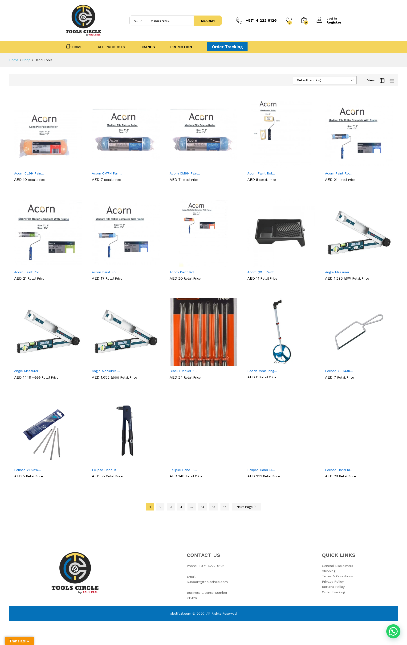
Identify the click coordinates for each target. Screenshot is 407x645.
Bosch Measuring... (262, 371)
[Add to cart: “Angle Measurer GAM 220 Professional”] (32, 363)
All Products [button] (111, 47)
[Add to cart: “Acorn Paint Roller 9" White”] (32, 264)
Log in (331, 18)
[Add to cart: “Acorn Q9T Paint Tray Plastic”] (265, 264)
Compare (64, 166)
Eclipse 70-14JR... (339, 371)
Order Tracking (227, 46)
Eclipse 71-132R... (27, 470)
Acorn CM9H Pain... (185, 173)
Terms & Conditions (337, 576)
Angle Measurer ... (339, 272)
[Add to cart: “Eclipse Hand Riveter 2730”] (110, 462)
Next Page (245, 507)
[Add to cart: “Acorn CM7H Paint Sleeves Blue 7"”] (110, 166)
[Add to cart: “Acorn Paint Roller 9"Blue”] (110, 264)
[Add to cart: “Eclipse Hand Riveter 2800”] (343, 462)
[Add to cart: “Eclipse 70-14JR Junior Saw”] (343, 363)
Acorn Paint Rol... (261, 173)
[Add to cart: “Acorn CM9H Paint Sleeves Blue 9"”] (187, 166)
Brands (147, 47)
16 (225, 507)
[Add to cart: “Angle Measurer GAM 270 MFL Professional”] (110, 363)
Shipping (328, 571)
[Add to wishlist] (53, 166)
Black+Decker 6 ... (184, 371)
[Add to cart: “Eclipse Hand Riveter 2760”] (265, 462)
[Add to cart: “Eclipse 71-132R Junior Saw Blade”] (32, 462)
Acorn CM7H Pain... (107, 173)
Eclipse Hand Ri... (105, 470)
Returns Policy (333, 587)
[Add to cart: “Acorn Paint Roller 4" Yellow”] (265, 166)
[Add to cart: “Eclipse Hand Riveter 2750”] (187, 462)
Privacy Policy (333, 581)
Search (208, 21)
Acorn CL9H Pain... (29, 173)
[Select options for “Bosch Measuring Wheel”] (265, 363)
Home (77, 46)
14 (202, 507)
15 (213, 507)
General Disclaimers (337, 566)
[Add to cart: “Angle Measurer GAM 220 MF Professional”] (343, 264)
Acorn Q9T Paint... (262, 272)
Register (333, 22)
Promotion (181, 47)
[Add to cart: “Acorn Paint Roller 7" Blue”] (343, 166)
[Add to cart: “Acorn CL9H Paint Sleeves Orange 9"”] (32, 166)
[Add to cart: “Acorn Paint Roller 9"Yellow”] (187, 264)
